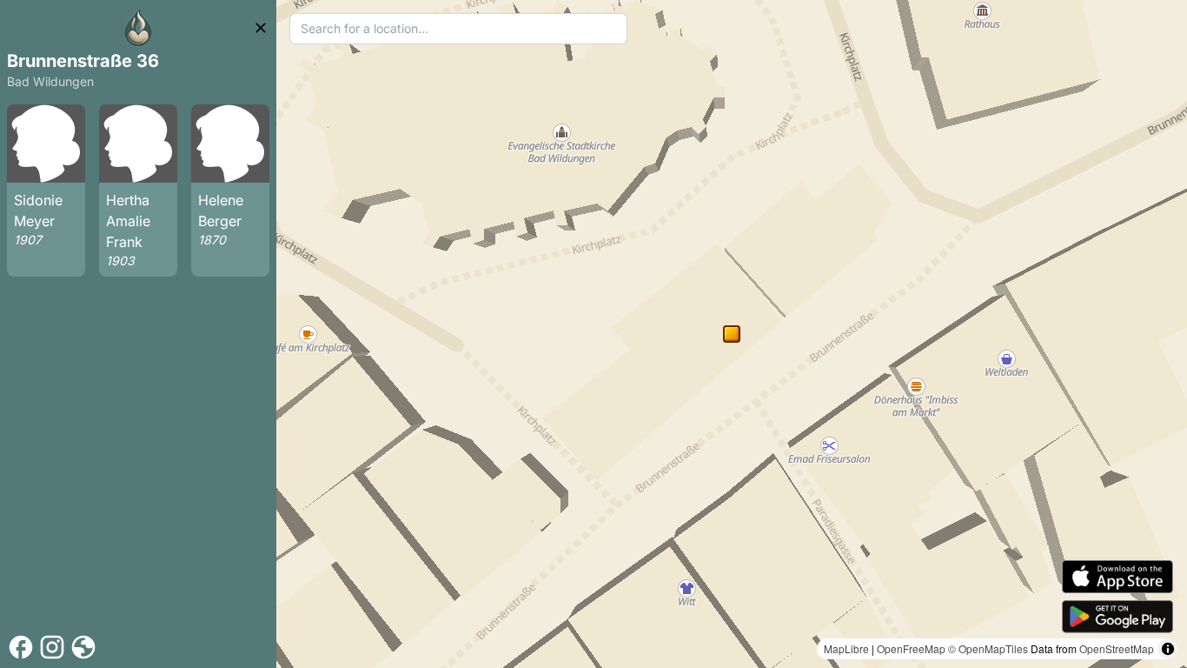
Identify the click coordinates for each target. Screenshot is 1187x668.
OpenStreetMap (1116, 648)
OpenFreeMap (911, 648)
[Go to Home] (138, 28)
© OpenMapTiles (988, 648)
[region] (731, 334)
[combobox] (458, 28)
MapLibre (846, 648)
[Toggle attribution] (1167, 648)
